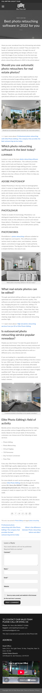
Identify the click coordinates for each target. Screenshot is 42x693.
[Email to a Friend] (22, 513)
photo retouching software (29, 159)
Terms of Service (29, 690)
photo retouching (18, 236)
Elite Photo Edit (18, 690)
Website (6, 586)
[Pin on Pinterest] (26, 513)
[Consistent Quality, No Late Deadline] (21, 6)
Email (6, 577)
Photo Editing (20, 18)
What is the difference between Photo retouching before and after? (31, 530)
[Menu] (2, 6)
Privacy (37, 690)
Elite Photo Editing (13, 483)
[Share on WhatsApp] (12, 513)
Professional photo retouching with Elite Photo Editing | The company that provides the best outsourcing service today (20, 139)
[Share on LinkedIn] (29, 513)
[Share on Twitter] (19, 513)
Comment (7, 552)
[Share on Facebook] (15, 513)
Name (6, 569)
